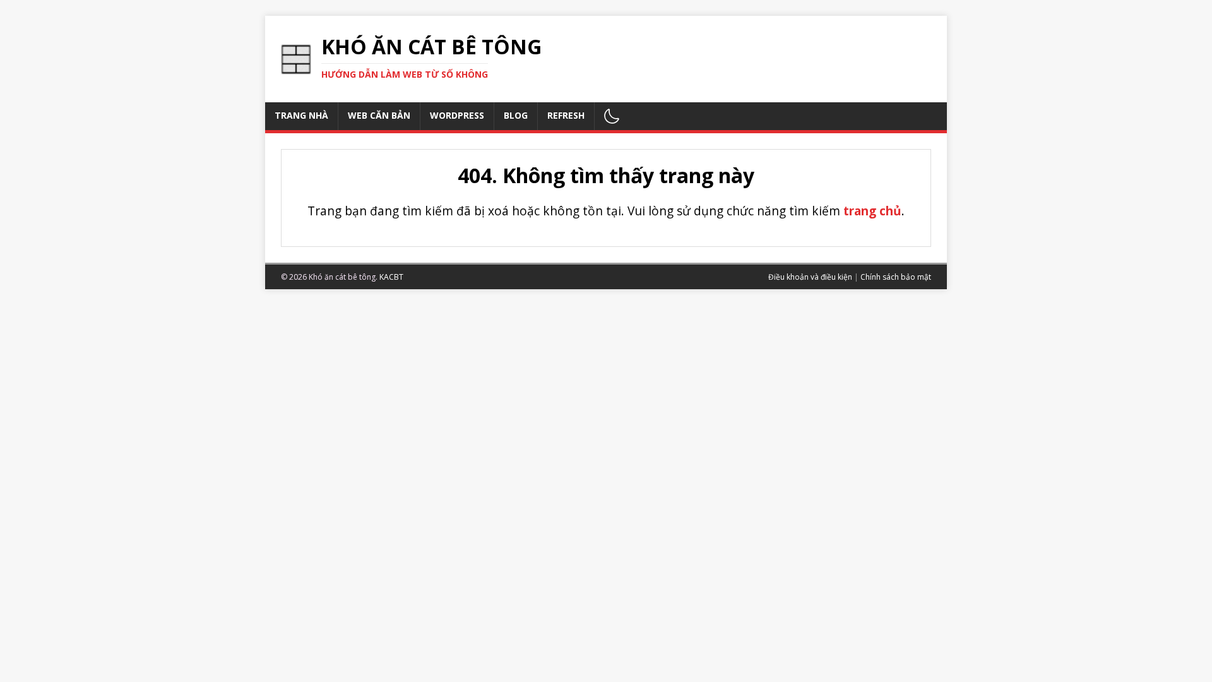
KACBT (391, 277)
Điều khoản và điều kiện (810, 277)
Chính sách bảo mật (895, 277)
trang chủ (872, 210)
